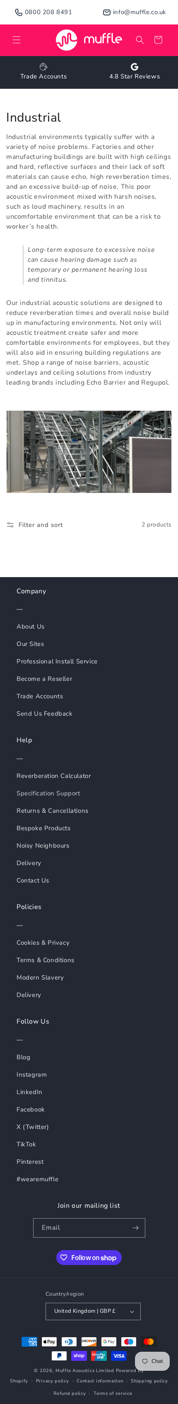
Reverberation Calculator (54, 776)
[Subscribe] (136, 1228)
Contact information (100, 1381)
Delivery (29, 863)
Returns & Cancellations (53, 811)
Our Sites (30, 644)
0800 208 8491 (48, 12)
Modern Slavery (40, 977)
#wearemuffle (37, 1179)
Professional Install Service (57, 661)
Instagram (32, 1074)
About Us (31, 626)
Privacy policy (52, 1381)
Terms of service (113, 1393)
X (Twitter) (33, 1127)
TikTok (26, 1144)
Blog (23, 1057)
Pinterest (30, 1162)
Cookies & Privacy (43, 942)
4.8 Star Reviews (134, 76)
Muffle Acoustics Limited (84, 1370)
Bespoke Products (44, 828)
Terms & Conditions (46, 960)
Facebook (31, 1109)
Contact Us (33, 880)
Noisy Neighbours (43, 845)
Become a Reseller (44, 679)
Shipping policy (149, 1381)
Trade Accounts (43, 76)
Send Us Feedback (45, 713)
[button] (16, 40)
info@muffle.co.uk (139, 12)
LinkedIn (30, 1092)
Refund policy (69, 1393)
